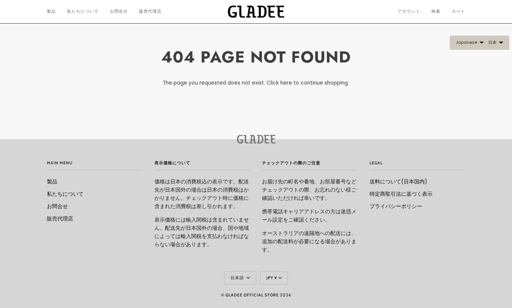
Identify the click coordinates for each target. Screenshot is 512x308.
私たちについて (65, 194)
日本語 (238, 277)
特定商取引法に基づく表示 (401, 194)
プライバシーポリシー (396, 206)
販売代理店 (60, 218)
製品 (52, 181)
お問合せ (57, 206)
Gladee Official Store (252, 295)
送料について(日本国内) (398, 181)
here (286, 82)
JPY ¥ (271, 277)
